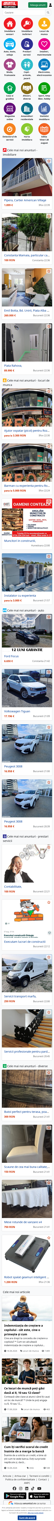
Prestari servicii (27, 53)
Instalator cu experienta (20, 595)
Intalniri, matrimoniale (44, 53)
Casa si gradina (10, 97)
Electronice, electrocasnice (44, 74)
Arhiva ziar (20, 1476)
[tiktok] (32, 1488)
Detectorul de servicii (10, 138)
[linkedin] (26, 1488)
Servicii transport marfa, (20, 996)
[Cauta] (48, 12)
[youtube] (39, 1488)
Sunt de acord (27, 1517)
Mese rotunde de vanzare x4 (23, 1222)
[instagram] (20, 1488)
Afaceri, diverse (27, 97)
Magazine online (10, 118)
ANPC (27, 1483)
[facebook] (14, 1488)
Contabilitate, (13, 887)
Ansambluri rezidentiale (27, 118)
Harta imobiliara (27, 138)
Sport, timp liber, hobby (44, 97)
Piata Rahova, (13, 366)
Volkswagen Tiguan (17, 711)
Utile (31, 1467)
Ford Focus (11, 656)
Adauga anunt (38, 5)
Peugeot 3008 (13, 766)
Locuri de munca (44, 33)
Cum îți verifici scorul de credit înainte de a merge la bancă (26, 1449)
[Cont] (50, 5)
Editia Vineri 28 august (44, 139)
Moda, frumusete (9, 74)
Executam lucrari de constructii (25, 942)
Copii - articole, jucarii (27, 75)
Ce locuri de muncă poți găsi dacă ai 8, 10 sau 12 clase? (24, 1390)
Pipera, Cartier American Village (25, 200)
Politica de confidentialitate (20, 1479)
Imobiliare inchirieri (27, 33)
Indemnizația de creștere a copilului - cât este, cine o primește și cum (23, 1330)
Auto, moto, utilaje (10, 53)
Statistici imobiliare (44, 118)
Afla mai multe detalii (35, 1513)
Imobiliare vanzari (9, 33)
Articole (7, 1476)
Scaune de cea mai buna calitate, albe (29, 1167)
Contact (42, 1479)
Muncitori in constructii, (20, 541)
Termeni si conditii (39, 1476)
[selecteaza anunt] (48, 161)
